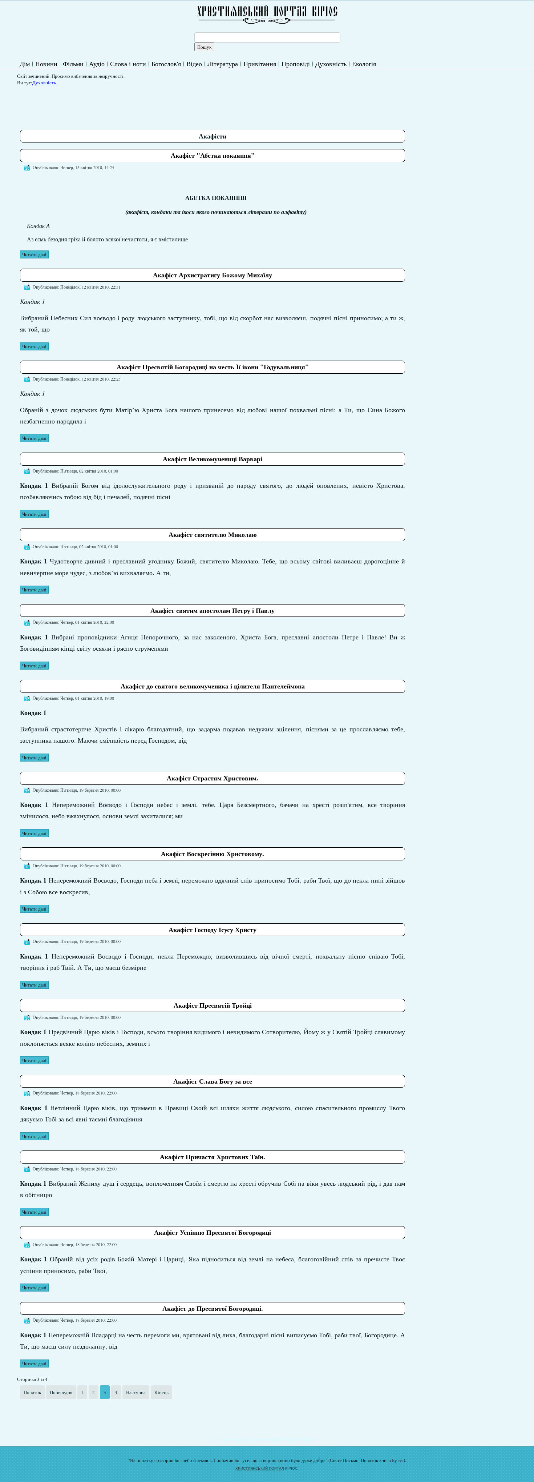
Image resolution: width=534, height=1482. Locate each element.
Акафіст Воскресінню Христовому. (212, 853)
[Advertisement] (152, 105)
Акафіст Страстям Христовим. (212, 778)
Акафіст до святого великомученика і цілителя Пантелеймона (213, 686)
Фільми (73, 63)
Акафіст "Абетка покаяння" (213, 155)
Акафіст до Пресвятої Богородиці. (212, 1308)
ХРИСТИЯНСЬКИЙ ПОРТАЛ (259, 1468)
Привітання (259, 63)
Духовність (331, 63)
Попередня (61, 1392)
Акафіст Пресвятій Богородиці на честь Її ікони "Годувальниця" (213, 366)
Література (222, 63)
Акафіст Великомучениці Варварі (212, 458)
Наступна (136, 1392)
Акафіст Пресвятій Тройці (213, 1005)
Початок (32, 1392)
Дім (25, 63)
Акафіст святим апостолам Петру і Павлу (212, 610)
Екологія (364, 63)
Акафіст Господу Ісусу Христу (212, 929)
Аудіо (97, 63)
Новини (46, 63)
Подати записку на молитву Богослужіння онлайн (267, 1439)
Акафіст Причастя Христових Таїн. (212, 1156)
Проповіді (296, 63)
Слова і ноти (128, 63)
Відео (194, 63)
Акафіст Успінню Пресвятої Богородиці (212, 1232)
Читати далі (34, 254)
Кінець (161, 1392)
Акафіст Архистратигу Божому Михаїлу (212, 275)
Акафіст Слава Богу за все (212, 1081)
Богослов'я (166, 63)
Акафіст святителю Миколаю (213, 534)
